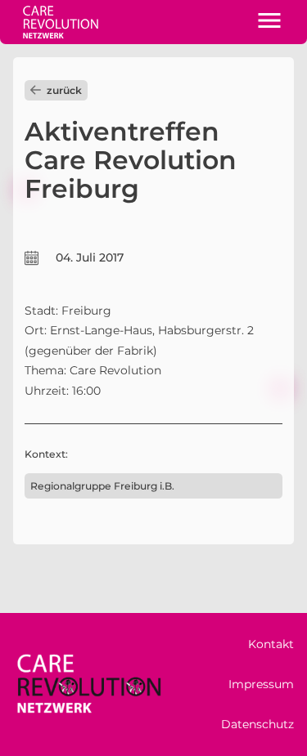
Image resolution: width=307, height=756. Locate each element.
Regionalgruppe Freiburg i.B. (102, 486)
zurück (64, 90)
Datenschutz (257, 724)
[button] (269, 22)
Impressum (261, 684)
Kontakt (271, 644)
